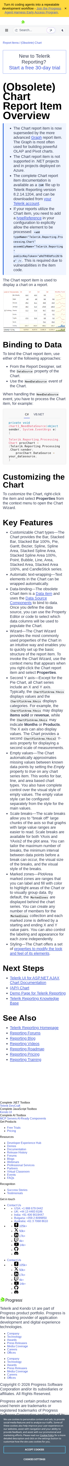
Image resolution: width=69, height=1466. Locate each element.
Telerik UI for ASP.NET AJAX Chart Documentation (34, 980)
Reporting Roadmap (27, 1049)
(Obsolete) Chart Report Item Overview (32, 101)
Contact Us (14, 1205)
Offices (11, 1352)
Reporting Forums (25, 1033)
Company (13, 1333)
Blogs (10, 1158)
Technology (14, 1336)
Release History (17, 1152)
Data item (44, 593)
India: (29, 1214)
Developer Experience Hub (24, 1142)
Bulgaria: (30, 1217)
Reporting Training (25, 1059)
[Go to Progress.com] (11, 1301)
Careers (12, 1349)
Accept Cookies (34, 1449)
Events (11, 1174)
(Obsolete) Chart (31, 42)
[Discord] (16, 1254)
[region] (34, 1440)
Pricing (11, 1130)
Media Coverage (17, 1346)
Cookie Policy (47, 1435)
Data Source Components (28, 600)
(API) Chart (19, 988)
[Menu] (7, 30)
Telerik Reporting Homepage (34, 1027)
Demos (11, 1146)
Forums (12, 1155)
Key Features (28, 522)
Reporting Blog (22, 1038)
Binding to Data (32, 344)
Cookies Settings (34, 1459)
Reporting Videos (24, 1043)
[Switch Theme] (62, 30)
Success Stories (17, 1189)
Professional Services (20, 1165)
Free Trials (14, 1127)
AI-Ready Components (31, 1118)
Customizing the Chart (34, 480)
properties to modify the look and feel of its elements (36, 951)
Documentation (16, 1149)
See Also (19, 1017)
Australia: (31, 1221)
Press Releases (17, 1343)
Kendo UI (6, 1112)
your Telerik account (32, 201)
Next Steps (23, 968)
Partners (12, 1168)
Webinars (13, 1162)
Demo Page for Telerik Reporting (38, 993)
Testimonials (15, 1193)
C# (27, 414)
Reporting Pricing (24, 1054)
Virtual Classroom (18, 1171)
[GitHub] (16, 1249)
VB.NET (39, 414)
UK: (28, 1211)
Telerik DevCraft (10, 1105)
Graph (36, 137)
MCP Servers (8, 1118)
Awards (12, 1339)
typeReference (29, 218)
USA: (28, 1208)
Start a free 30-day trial (34, 67)
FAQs (10, 1177)
